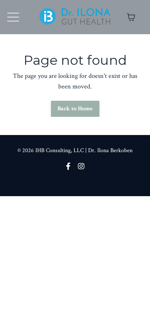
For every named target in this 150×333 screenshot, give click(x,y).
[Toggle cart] (131, 17)
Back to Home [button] (75, 108)
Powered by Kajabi (75, 177)
